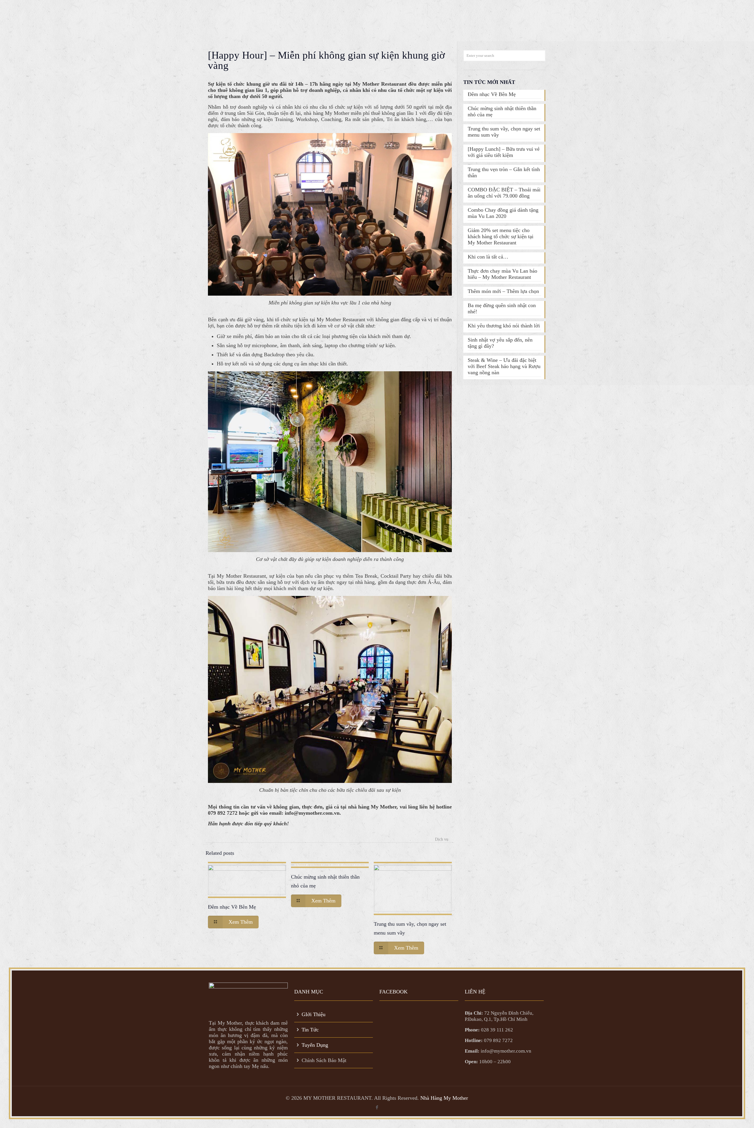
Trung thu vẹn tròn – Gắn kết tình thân (504, 172)
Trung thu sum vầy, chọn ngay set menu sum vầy (504, 132)
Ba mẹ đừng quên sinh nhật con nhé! (502, 308)
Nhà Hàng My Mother (444, 1098)
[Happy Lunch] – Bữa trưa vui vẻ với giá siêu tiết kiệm (504, 152)
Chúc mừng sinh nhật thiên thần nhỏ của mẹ (502, 111)
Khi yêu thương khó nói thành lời (504, 326)
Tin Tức (310, 1030)
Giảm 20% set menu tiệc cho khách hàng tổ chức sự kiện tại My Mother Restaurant (500, 236)
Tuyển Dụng (315, 1045)
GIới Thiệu (313, 1014)
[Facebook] (377, 1107)
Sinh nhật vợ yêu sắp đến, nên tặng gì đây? (500, 343)
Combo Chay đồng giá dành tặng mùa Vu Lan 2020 (503, 213)
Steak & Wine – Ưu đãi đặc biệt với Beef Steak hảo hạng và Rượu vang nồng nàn (504, 366)
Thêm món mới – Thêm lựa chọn (503, 291)
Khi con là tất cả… (488, 257)
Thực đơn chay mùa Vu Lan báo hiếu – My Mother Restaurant (502, 274)
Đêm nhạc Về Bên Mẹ (232, 907)
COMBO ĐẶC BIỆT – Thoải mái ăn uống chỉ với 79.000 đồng (504, 193)
